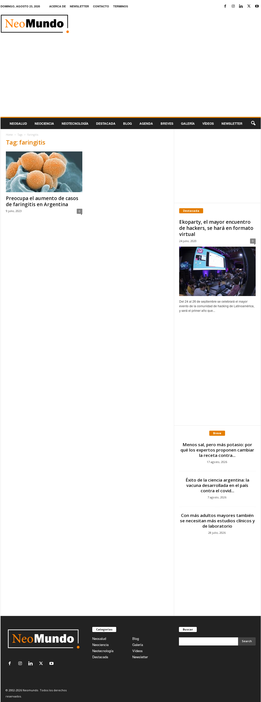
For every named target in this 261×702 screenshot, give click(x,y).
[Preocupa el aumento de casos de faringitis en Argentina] (44, 171)
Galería (188, 123)
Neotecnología (102, 650)
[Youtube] (257, 6)
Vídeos (208, 123)
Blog (127, 123)
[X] (249, 6)
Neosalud (18, 123)
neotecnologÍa (75, 123)
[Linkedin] (241, 6)
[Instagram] (233, 6)
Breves (167, 123)
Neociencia (44, 123)
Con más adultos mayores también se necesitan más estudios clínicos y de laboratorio (217, 520)
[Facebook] (225, 6)
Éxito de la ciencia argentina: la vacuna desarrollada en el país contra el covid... (217, 485)
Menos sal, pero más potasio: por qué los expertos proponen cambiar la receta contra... (217, 450)
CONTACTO (101, 6)
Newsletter (140, 656)
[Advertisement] (131, 78)
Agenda (146, 123)
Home (9, 134)
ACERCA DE (57, 6)
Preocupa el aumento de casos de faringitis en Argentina (42, 201)
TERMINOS (120, 6)
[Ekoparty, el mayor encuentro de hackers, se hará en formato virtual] (217, 271)
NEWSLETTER (79, 6)
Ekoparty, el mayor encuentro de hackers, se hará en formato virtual (216, 228)
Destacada (105, 123)
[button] (253, 123)
